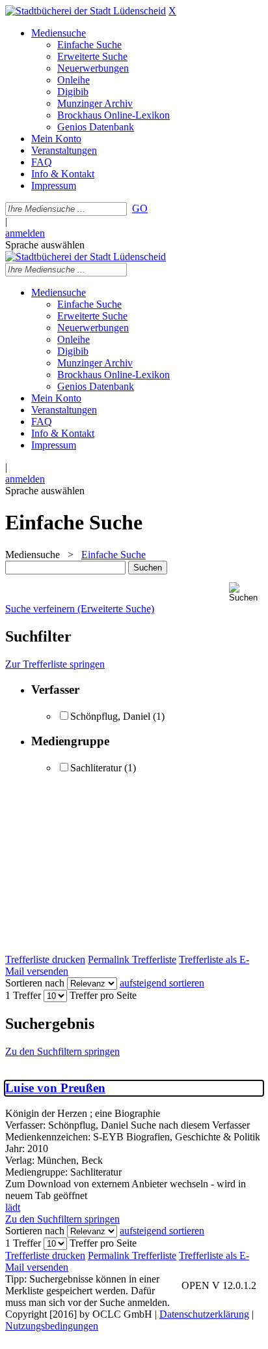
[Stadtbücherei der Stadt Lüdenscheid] (85, 10)
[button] (246, 592)
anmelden (25, 233)
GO (140, 208)
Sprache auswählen (45, 244)
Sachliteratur (96, 767)
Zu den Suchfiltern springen (62, 1051)
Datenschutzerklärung (204, 1314)
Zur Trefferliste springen (55, 664)
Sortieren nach (34, 982)
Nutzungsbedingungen (51, 1325)
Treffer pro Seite (103, 995)
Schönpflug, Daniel (110, 716)
